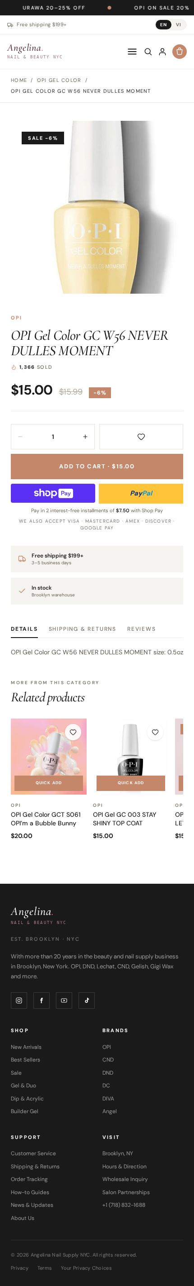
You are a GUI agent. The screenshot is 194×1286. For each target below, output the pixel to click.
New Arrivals (26, 1047)
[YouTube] (64, 1000)
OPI (17, 317)
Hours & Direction (124, 1166)
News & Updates (32, 1205)
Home (19, 80)
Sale (16, 1072)
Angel (109, 1111)
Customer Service (33, 1153)
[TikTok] (87, 1000)
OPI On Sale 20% (137, 8)
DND (107, 1072)
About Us (22, 1218)
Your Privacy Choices (86, 1268)
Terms (44, 1268)
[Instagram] (19, 1000)
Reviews (141, 629)
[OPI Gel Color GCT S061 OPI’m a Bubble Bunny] (49, 757)
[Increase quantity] (85, 436)
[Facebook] (41, 1000)
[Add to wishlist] (141, 436)
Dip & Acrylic (27, 1098)
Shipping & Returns (82, 629)
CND (108, 1059)
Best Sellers (25, 1059)
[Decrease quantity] (20, 436)
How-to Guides (30, 1192)
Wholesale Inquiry (125, 1179)
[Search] (147, 51)
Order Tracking (29, 1179)
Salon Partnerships (126, 1192)
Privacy (19, 1268)
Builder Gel (24, 1111)
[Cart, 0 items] (179, 51)
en (163, 25)
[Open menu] (132, 51)
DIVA (108, 1098)
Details (24, 629)
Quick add (49, 783)
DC (106, 1085)
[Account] (162, 51)
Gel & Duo (23, 1085)
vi (178, 25)
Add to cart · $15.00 (96, 466)
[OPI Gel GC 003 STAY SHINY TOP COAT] (131, 757)
